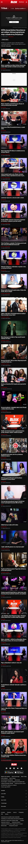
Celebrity (3, 688)
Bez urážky (3, 758)
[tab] (5, 8)
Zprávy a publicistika (5, 154)
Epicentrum (11, 36)
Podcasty (3, 619)
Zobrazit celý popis (6, 46)
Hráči (2, 504)
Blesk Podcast (4, 434)
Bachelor (3, 735)
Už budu (3, 595)
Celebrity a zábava (5, 317)
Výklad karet (4, 526)
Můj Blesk (21, 2)
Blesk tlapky (3, 457)
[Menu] (1, 2)
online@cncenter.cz (5, 833)
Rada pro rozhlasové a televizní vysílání (14, 835)
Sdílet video (5, 39)
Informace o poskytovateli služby (20, 27)
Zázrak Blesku (4, 387)
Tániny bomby (4, 410)
